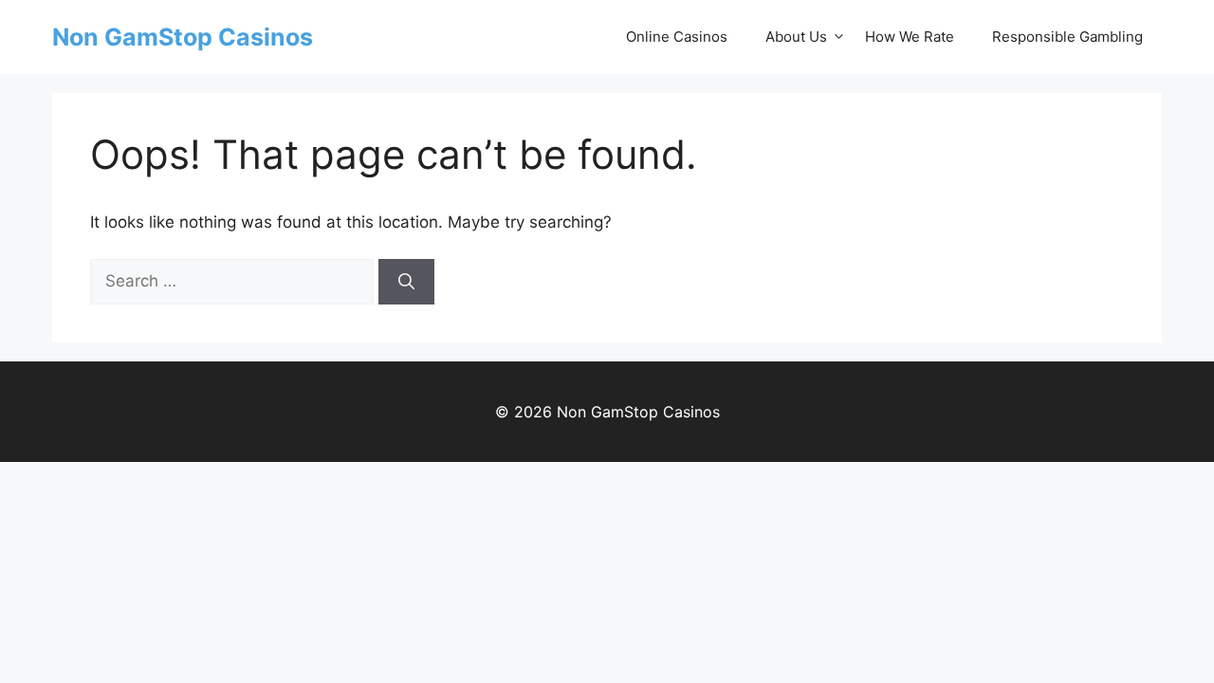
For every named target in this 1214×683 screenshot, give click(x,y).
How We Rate (909, 37)
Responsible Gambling (1067, 37)
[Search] (406, 282)
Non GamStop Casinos (182, 37)
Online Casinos (676, 37)
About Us (796, 37)
